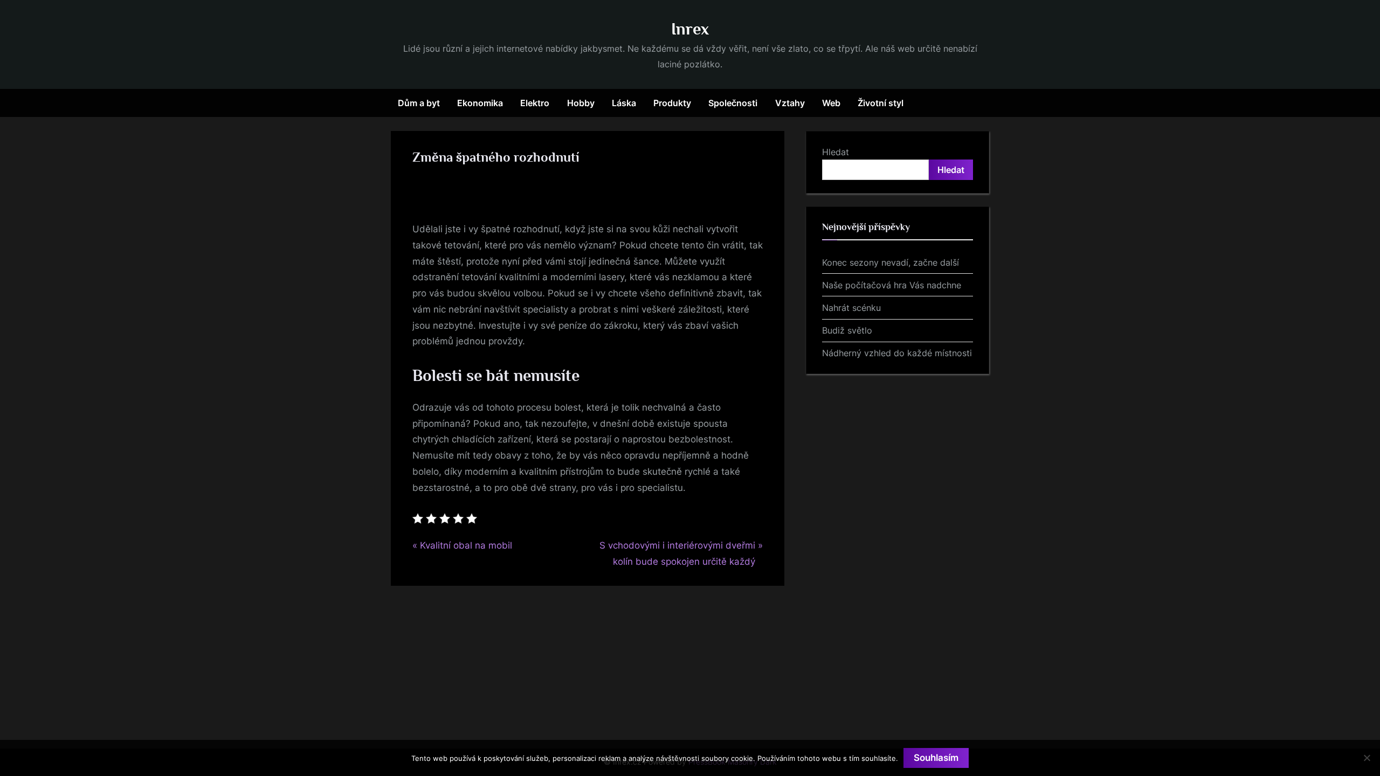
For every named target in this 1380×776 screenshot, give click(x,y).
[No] (1366, 757)
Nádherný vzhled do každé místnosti (897, 353)
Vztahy (790, 103)
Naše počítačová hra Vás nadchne (891, 285)
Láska (624, 103)
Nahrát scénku (851, 307)
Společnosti (732, 103)
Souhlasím (936, 757)
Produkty (672, 103)
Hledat (835, 152)
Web (831, 103)
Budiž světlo (847, 330)
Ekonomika (480, 103)
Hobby (581, 103)
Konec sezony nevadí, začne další (890, 262)
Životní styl (880, 103)
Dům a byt (419, 103)
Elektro (534, 103)
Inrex (690, 28)
